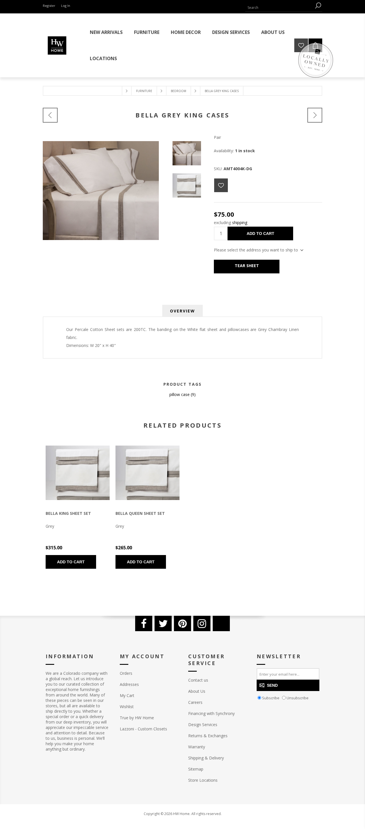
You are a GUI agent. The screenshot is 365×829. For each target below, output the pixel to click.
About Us (196, 691)
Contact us (198, 680)
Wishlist (127, 706)
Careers (195, 702)
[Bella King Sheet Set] (50, 115)
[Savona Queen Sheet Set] (314, 115)
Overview (182, 311)
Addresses (129, 684)
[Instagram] (201, 623)
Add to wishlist (221, 185)
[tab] (182, 311)
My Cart (127, 695)
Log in (65, 5)
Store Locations (203, 780)
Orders (126, 673)
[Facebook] (143, 623)
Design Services (202, 724)
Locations (103, 58)
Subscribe (270, 697)
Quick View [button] (67, 473)
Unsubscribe (298, 697)
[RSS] (221, 623)
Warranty (196, 746)
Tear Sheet (247, 265)
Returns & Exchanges (208, 735)
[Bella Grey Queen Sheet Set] (147, 473)
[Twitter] (163, 623)
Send (272, 685)
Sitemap (195, 769)
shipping (239, 222)
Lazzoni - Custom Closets (143, 729)
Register (49, 5)
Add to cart (260, 233)
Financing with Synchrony (211, 713)
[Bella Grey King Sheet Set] (78, 473)
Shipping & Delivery (206, 758)
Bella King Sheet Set (68, 513)
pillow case (179, 394)
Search (318, 5)
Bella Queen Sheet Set (140, 513)
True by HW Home (137, 717)
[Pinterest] (182, 623)
